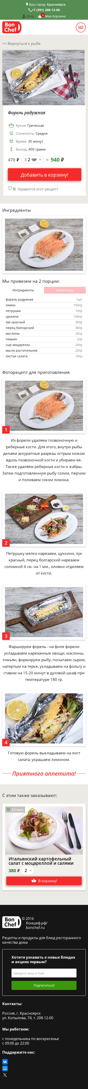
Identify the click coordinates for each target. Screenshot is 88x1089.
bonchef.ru (35, 927)
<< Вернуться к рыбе (21, 43)
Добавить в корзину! (44, 175)
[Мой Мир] (5, 1068)
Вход (30, 16)
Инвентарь (65, 290)
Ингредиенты (23, 290)
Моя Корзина (55, 16)
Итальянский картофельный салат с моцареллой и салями (41, 861)
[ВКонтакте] (5, 1062)
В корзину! (47, 880)
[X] (5, 1075)
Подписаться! (44, 985)
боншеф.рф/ (36, 923)
